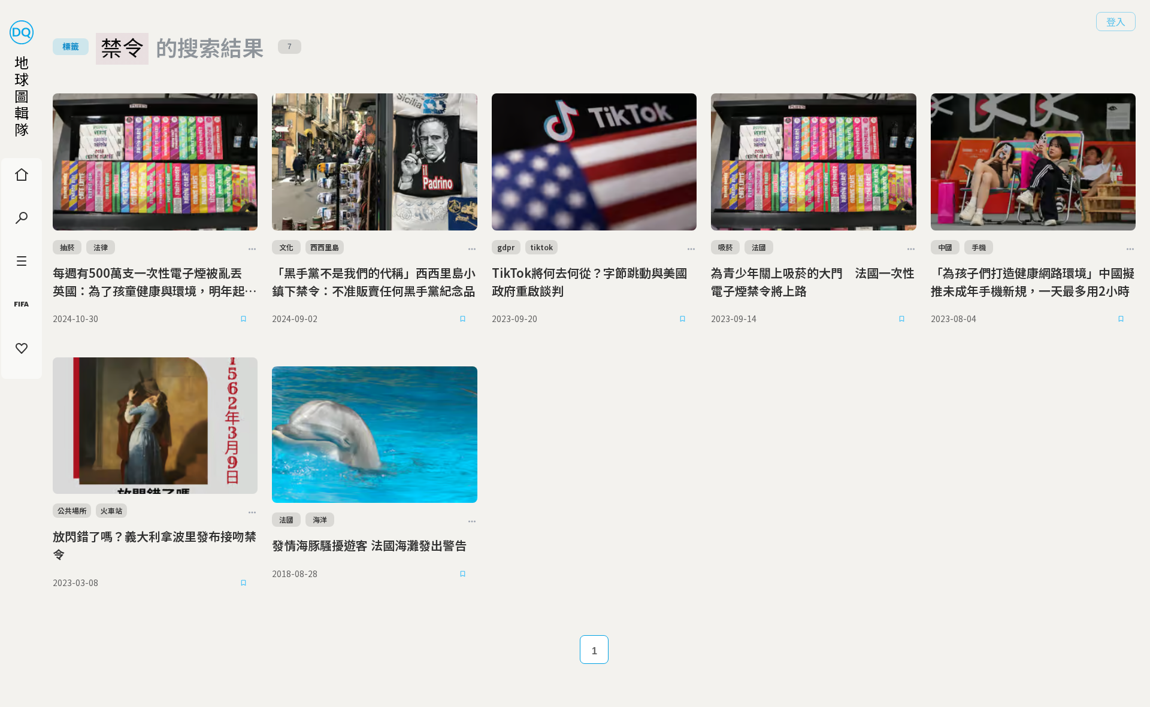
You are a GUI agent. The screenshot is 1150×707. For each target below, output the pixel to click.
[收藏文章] (243, 319)
